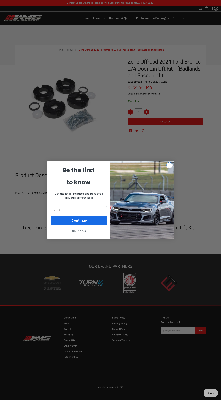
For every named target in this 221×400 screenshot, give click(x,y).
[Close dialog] (169, 165)
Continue (79, 220)
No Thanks (79, 231)
